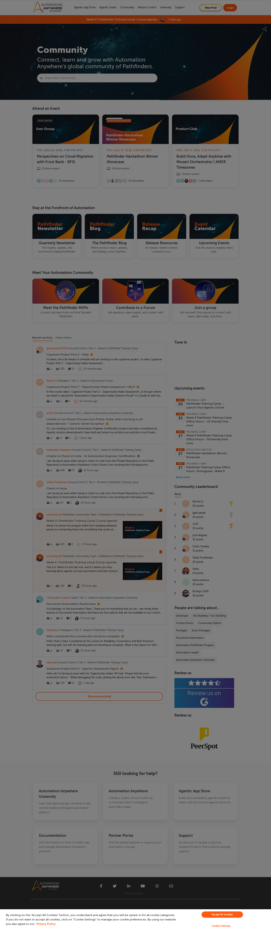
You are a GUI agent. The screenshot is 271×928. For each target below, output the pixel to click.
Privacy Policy (45, 924)
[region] (135, 918)
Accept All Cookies (222, 914)
